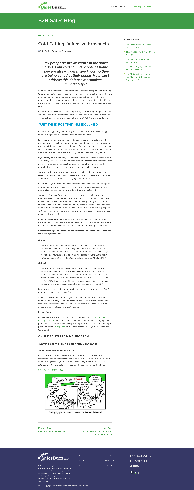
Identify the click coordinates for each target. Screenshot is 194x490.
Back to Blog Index (47, 35)
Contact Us (108, 466)
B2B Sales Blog (110, 461)
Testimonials (83, 466)
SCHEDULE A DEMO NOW (50, 370)
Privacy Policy (82, 486)
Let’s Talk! (82, 461)
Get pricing (60, 326)
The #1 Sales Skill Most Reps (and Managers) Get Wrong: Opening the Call (139, 77)
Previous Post (45, 428)
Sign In (122, 7)
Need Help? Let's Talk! (142, 7)
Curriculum (82, 456)
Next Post (107, 428)
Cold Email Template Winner (51, 431)
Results (114, 7)
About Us (108, 456)
